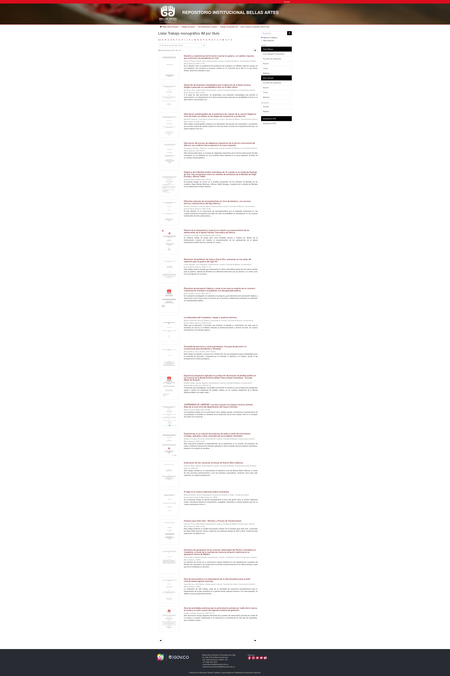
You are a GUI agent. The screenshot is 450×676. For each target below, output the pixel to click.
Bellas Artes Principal (170, 27)
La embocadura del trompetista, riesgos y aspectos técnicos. (210, 317)
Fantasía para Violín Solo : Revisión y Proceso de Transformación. (213, 520)
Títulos (265, 68)
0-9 (159, 40)
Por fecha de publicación (272, 59)
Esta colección (268, 40)
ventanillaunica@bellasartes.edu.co (215, 664)
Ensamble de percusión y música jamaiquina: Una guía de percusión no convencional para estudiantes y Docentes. (215, 347)
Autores (266, 63)
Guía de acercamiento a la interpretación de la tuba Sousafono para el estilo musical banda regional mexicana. (217, 579)
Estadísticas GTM (269, 123)
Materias (266, 73)
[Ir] (289, 33)
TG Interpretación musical (207, 27)
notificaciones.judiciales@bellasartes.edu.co (218, 666)
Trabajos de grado (188, 27)
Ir (204, 45)
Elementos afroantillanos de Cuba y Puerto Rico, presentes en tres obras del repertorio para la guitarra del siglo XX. (217, 260)
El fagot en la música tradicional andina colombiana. (206, 491)
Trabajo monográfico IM (229, 27)
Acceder (266, 106)
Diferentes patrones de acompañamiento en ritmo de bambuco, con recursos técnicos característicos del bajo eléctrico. (217, 202)
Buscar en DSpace (270, 37)
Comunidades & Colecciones (273, 54)
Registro (266, 111)
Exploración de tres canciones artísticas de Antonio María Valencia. (213, 462)
